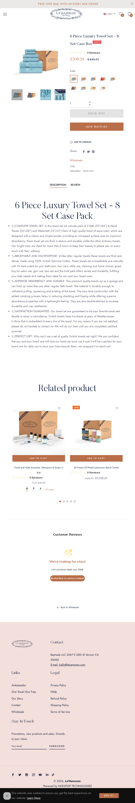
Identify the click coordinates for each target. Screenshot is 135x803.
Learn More (33, 798)
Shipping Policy (60, 705)
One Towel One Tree (24, 692)
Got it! (109, 795)
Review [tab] (76, 185)
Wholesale (76, 160)
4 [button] (71, 501)
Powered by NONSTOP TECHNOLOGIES (67, 786)
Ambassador (19, 685)
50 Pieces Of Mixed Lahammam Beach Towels (96, 467)
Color (73, 71)
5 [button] (75, 501)
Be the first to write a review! (67, 578)
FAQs (54, 692)
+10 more (49, 489)
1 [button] (60, 501)
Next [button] (62, 95)
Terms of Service (60, 712)
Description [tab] (58, 185)
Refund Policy (59, 698)
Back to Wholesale (69, 607)
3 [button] (67, 501)
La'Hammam (73, 781)
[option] (39, 451)
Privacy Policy (58, 685)
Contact (16, 705)
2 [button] (64, 501)
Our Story (17, 698)
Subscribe (57, 746)
